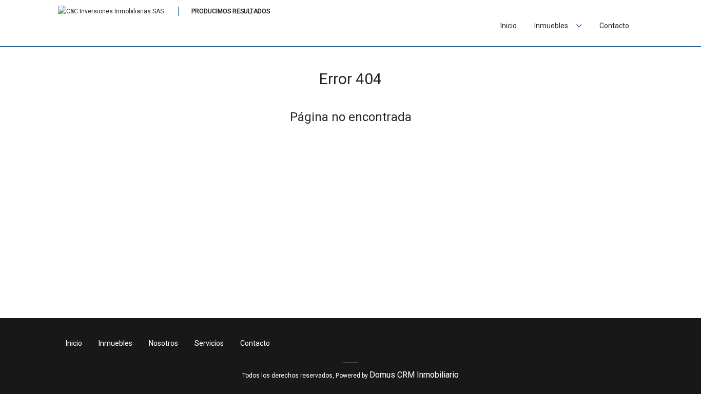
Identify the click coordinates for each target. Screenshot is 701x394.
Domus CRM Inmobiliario (414, 375)
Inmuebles (115, 343)
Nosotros (163, 343)
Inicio (508, 26)
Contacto (614, 26)
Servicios (209, 343)
